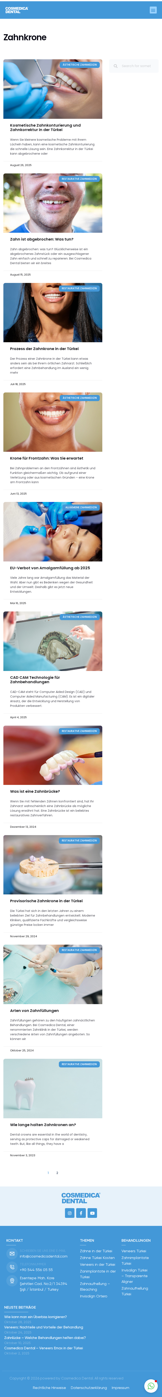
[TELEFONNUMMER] (12, 1267)
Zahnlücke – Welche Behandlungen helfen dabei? (45, 1338)
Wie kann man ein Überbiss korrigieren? (35, 1317)
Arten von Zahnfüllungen (34, 1010)
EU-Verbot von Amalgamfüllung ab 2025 (50, 568)
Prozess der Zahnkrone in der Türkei (44, 348)
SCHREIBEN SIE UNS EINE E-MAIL (43, 1251)
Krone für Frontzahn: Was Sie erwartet (47, 458)
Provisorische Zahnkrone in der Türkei (47, 900)
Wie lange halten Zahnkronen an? (44, 1124)
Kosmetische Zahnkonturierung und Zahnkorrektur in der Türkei (45, 128)
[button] (153, 10)
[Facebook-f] (81, 1213)
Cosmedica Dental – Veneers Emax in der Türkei (43, 1348)
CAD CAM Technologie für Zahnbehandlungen (35, 680)
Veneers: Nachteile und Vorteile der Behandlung (43, 1327)
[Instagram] (70, 1213)
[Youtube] (92, 1213)
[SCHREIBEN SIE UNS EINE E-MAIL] (12, 1253)
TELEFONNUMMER (33, 1264)
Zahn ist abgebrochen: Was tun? (42, 239)
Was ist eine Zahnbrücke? (36, 791)
